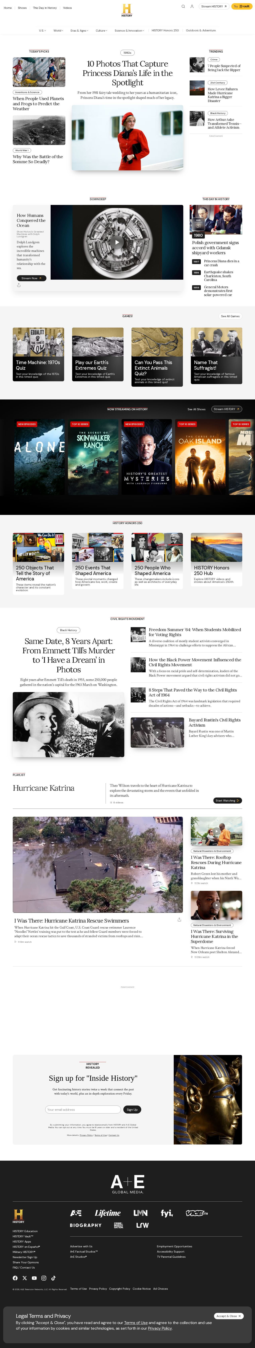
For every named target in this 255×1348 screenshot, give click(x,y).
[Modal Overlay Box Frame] (127, 1100)
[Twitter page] (24, 1278)
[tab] (43, 30)
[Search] (183, 6)
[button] (17, 907)
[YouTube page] (34, 1278)
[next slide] (250, 457)
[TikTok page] (53, 1278)
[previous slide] (5, 457)
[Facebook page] (15, 1278)
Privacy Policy (160, 1328)
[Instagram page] (43, 1278)
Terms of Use (136, 1322)
